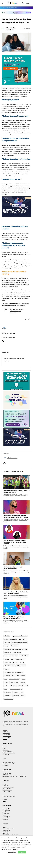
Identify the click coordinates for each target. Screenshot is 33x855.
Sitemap (5, 739)
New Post (5, 812)
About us (5, 730)
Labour (22, 662)
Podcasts (5, 799)
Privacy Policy (6, 737)
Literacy (6, 669)
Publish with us (6, 734)
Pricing (4, 784)
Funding (6, 659)
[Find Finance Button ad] (16, 418)
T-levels (16, 692)
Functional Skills (24, 656)
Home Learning (20, 659)
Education (5, 747)
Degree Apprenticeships (10, 656)
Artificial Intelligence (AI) (10, 639)
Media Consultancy (7, 790)
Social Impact (6, 754)
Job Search (5, 765)
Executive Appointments (9, 762)
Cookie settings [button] (11, 852)
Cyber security (17, 652)
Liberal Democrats (9, 666)
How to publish (6, 809)
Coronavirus (7, 652)
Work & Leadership (7, 751)
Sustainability (8, 692)
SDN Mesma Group (11, 28)
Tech (21, 692)
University (16, 695)
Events (4, 815)
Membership (6, 818)
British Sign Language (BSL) (19, 642)
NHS (5, 679)
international (7, 662)
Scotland (22, 682)
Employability (6, 750)
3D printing (7, 636)
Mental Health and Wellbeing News (13, 672)
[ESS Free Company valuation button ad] (16, 381)
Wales (22, 695)
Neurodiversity (21, 675)
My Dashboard (6, 813)
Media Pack (5, 785)
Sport (26, 685)
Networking (5, 831)
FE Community (6, 733)
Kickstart (15, 662)
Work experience (8, 699)
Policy (23, 679)
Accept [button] (22, 852)
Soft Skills (20, 685)
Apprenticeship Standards (19, 636)
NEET (13, 675)
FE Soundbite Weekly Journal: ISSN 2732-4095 (14, 776)
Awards (4, 827)
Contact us (5, 731)
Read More (16, 849)
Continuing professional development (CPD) (15, 649)
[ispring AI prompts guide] (16, 216)
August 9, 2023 (10, 29)
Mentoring (7, 675)
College (6, 646)
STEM (5, 689)
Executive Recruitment (8, 763)
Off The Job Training (14, 679)
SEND (5, 685)
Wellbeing (12, 312)
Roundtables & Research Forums (11, 834)
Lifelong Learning (20, 666)
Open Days (5, 833)
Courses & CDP (6, 830)
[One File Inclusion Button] (16, 400)
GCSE (12, 659)
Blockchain (7, 642)
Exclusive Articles (7, 773)
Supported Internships (16, 689)
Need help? (5, 819)
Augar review (22, 639)
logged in (15, 359)
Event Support (6, 791)
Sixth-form (12, 685)
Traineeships (7, 695)
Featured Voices (7, 774)
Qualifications (14, 682)
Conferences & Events (8, 828)
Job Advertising (6, 788)
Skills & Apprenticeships (9, 753)
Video (4, 801)
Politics (6, 682)
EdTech (4, 748)
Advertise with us (7, 736)
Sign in (28, 3)
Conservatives (14, 646)
